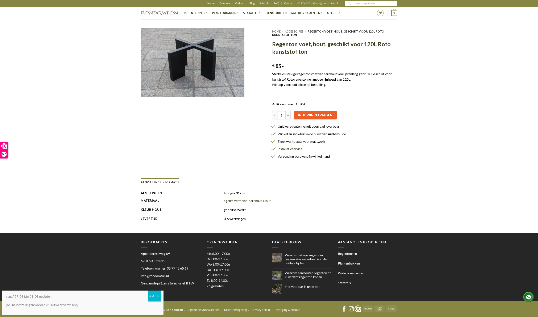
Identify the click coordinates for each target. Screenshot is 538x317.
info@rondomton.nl (326, 3)
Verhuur (240, 3)
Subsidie (264, 3)
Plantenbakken (224, 13)
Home (211, 3)
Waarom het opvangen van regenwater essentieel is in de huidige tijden (306, 259)
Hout (267, 201)
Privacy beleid (260, 310)
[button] (394, 13)
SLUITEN (154, 295)
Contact (288, 3)
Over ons (224, 3)
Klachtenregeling (235, 310)
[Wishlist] (380, 13)
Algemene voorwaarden (203, 310)
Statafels (250, 13)
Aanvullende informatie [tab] (160, 182)
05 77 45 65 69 (305, 3)
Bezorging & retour (287, 310)
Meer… (332, 13)
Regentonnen (195, 13)
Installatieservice (290, 149)
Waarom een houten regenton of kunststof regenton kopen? (308, 275)
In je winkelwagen (315, 115)
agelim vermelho (236, 201)
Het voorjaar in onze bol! (302, 286)
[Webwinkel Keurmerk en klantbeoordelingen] (358, 308)
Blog (252, 3)
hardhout (255, 201)
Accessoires (294, 31)
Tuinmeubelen (276, 13)
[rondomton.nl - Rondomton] (159, 13)
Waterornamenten (305, 13)
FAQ (276, 3)
